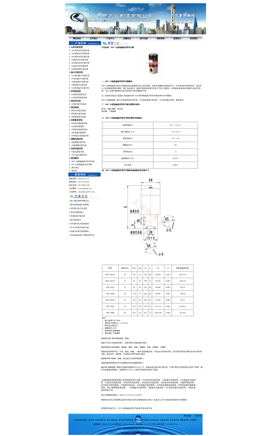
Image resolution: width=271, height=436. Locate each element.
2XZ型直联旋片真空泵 (148, 100)
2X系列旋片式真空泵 (79, 79)
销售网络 (161, 38)
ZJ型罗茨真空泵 (187, 383)
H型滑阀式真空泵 (78, 142)
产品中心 (110, 38)
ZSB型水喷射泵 (77, 126)
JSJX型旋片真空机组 (146, 385)
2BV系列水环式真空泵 (80, 50)
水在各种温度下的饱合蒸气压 (82, 235)
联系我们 (194, 38)
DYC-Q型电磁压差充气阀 (81, 164)
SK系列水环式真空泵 (79, 60)
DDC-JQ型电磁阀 (108, 100)
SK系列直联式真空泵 (79, 69)
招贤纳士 (177, 38)
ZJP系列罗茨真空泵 (79, 98)
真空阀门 (108, 338)
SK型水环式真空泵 (131, 383)
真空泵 (138, 86)
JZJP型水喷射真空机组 (166, 385)
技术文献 (144, 38)
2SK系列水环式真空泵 (80, 54)
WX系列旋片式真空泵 (80, 88)
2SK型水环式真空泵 (150, 383)
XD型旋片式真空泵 (138, 388)
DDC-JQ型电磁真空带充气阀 (82, 161)
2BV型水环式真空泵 (151, 380)
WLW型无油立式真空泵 (175, 388)
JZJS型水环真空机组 (110, 385)
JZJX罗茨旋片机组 (166, 100)
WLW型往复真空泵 (79, 155)
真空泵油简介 (75, 220)
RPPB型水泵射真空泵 (80, 136)
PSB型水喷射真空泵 (79, 129)
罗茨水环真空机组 (78, 111)
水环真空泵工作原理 (78, 208)
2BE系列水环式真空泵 (80, 57)
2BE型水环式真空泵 (169, 383)
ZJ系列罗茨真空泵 (78, 94)
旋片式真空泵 (112, 420)
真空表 (74, 171)
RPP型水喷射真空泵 (79, 123)
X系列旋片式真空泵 (79, 85)
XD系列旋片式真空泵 (80, 82)
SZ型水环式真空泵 (113, 383)
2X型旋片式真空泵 (170, 380)
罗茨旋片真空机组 (78, 114)
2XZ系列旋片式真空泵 (80, 76)
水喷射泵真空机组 (78, 117)
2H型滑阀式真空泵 (79, 145)
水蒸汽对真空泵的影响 (79, 231)
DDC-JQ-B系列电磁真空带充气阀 (144, 96)
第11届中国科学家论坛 (79, 201)
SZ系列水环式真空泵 (79, 66)
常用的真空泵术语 (77, 216)
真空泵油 (75, 168)
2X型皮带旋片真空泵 (129, 100)
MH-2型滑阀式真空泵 (116, 388)
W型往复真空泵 (77, 152)
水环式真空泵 (100, 420)
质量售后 (127, 38)
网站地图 (187, 416)
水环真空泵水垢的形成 (79, 224)
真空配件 (193, 420)
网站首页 (77, 38)
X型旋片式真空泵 (155, 388)
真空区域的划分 (76, 212)
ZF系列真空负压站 (78, 104)
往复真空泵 (164, 420)
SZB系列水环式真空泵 (80, 63)
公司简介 (94, 38)
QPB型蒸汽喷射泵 (78, 133)
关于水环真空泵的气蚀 (79, 227)
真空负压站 (154, 420)
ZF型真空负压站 (128, 385)
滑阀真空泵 (184, 420)
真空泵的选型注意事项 (79, 205)
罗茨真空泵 (174, 420)
